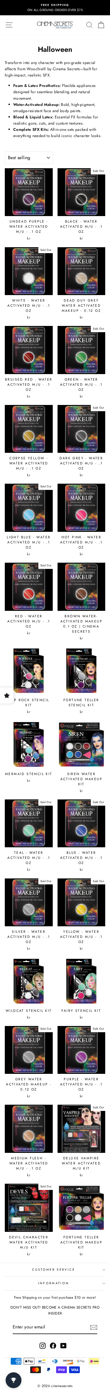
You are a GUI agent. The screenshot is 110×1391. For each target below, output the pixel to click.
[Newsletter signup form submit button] (93, 1327)
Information (53, 1283)
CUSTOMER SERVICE (53, 1269)
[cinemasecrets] (55, 25)
